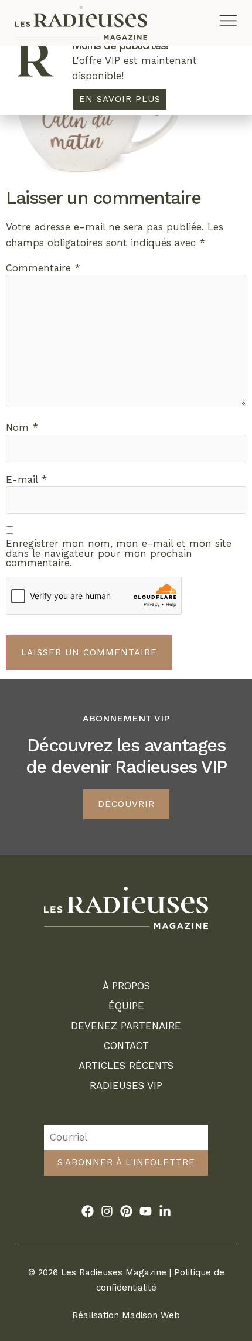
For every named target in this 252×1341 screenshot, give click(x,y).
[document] (126, 670)
